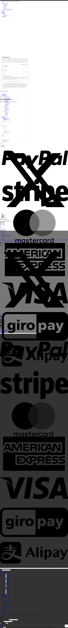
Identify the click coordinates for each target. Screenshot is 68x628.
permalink (20, 221)
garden (28, 239)
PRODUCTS (4, 95)
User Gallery (12, 221)
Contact (3, 11)
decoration (11, 240)
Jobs (4, 6)
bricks (1, 239)
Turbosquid (17, 241)
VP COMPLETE (4, 94)
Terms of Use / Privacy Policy (6, 235)
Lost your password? (3, 624)
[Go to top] (0, 568)
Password (2, 621)
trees (11, 241)
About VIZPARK (6, 3)
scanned (64, 240)
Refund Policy (6, 5)
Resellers (3, 12)
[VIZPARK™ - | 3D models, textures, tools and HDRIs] (4, 91)
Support (3, 13)
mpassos (15, 101)
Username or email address (4, 619)
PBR (52, 239)
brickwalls (5, 239)
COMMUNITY (4, 595)
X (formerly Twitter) (3, 315)
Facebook (1, 245)
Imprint (5, 8)
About (3, 2)
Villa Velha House (3, 229)
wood (23, 241)
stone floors (7, 241)
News (3, 10)
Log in (7, 623)
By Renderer (6, 583)
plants (56, 240)
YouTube (1, 324)
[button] (4, 16)
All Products (5, 96)
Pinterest (1, 318)
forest (22, 239)
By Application (6, 578)
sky (4, 241)
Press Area (5, 7)
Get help (5, 15)
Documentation (6, 612)
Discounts (5, 4)
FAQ (4, 14)
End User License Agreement (8, 9)
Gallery (9, 221)
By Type (5, 589)
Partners (5, 603)
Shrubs (1, 241)
